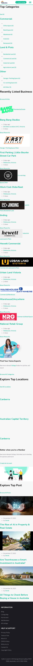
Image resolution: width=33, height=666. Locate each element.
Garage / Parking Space (7, 148)
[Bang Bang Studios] (7, 109)
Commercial (6, 18)
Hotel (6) (6, 39)
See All (2, 14)
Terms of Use (5, 635)
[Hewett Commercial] (11, 233)
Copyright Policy (6, 650)
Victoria (22, 126)
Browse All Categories (7, 374)
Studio (23, 109)
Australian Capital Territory (14, 418)
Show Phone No (5, 132)
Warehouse (11, 294)
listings (13, 365)
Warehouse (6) (7, 34)
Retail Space (29, 316)
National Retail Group (11, 323)
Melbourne (6, 162)
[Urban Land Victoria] (16, 262)
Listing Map (4, 614)
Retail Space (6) (8, 30)
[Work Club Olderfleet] (9, 175)
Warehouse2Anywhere (12, 299)
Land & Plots (7, 47)
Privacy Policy (5, 632)
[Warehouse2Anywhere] (16, 290)
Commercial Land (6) (9, 58)
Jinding (3, 215)
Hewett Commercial (10, 243)
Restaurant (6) (7, 43)
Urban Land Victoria (10, 272)
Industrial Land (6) (9, 63)
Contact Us (4, 647)
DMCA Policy (5, 641)
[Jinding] (12, 205)
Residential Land (9, 210)
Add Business (5, 620)
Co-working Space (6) (10, 83)
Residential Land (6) (9, 54)
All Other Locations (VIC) (11, 126)
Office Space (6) (8, 25)
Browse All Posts (5, 492)
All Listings (4, 623)
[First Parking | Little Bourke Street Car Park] (15, 140)
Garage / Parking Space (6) (11, 78)
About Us (4, 638)
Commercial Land (5, 268)
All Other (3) (7, 87)
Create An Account (6, 463)
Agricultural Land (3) (9, 67)
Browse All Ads (5, 99)
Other (3, 71)
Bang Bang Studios (10, 119)
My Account (4, 617)
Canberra (5, 399)
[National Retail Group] (8, 316)
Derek (7, 520)
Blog (2, 611)
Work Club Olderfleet (11, 187)
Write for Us (5, 644)
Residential (17, 109)
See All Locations (5, 387)
